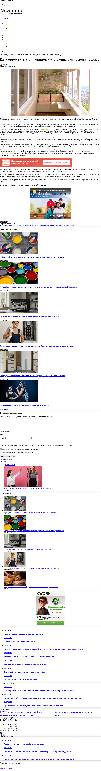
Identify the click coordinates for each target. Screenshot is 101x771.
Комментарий (5, 431)
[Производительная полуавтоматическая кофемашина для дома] (19, 313)
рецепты (39, 716)
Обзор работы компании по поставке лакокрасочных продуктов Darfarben (35, 257)
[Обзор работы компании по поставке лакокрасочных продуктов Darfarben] (19, 253)
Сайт (2, 442)
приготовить (5, 716)
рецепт (31, 715)
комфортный (4, 153)
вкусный (29, 712)
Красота (7, 34)
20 (9, 729)
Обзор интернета (14, 44)
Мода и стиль (10, 35)
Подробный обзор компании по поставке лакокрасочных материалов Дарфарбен (38, 287)
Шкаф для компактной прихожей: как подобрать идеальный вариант (32, 376)
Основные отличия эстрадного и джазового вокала (24, 405)
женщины (45, 712)
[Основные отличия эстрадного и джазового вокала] (19, 401)
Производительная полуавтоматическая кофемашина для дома (30, 316)
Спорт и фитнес (14, 30)
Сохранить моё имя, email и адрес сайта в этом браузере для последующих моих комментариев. (37, 445)
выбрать (38, 712)
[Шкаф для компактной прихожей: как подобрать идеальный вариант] (19, 372)
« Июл (2, 735)
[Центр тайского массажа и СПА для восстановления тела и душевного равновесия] (15, 585)
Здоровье (8, 27)
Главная (3, 55)
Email (2, 438)
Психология (12, 28)
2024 (3, 712)
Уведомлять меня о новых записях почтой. (18, 453)
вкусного (17, 712)
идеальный (57, 712)
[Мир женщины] (11, 15)
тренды (55, 715)
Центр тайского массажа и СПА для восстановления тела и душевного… (31, 587)
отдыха (98, 712)
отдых (94, 712)
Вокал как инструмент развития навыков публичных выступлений (28, 488)
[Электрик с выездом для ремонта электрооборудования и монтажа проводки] (19, 342)
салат (44, 716)
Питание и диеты (11, 39)
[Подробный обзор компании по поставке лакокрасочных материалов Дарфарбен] (19, 283)
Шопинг (7, 41)
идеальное (50, 712)
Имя (2, 434)
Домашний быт (10, 25)
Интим (7, 32)
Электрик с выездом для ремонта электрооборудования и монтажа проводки (36, 346)
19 (6, 729)
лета (64, 712)
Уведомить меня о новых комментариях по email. (20, 449)
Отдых (6, 37)
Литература (12, 48)
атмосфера (45, 129)
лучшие (70, 712)
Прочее (7, 43)
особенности (88, 712)
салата (48, 716)
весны (11, 712)
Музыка (10, 46)
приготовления (18, 715)
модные (79, 712)
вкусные (23, 712)
